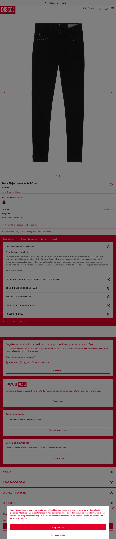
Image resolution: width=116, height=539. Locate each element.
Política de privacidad (92, 515)
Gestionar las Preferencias (59, 515)
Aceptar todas (58, 527)
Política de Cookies (18, 518)
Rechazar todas (58, 535)
